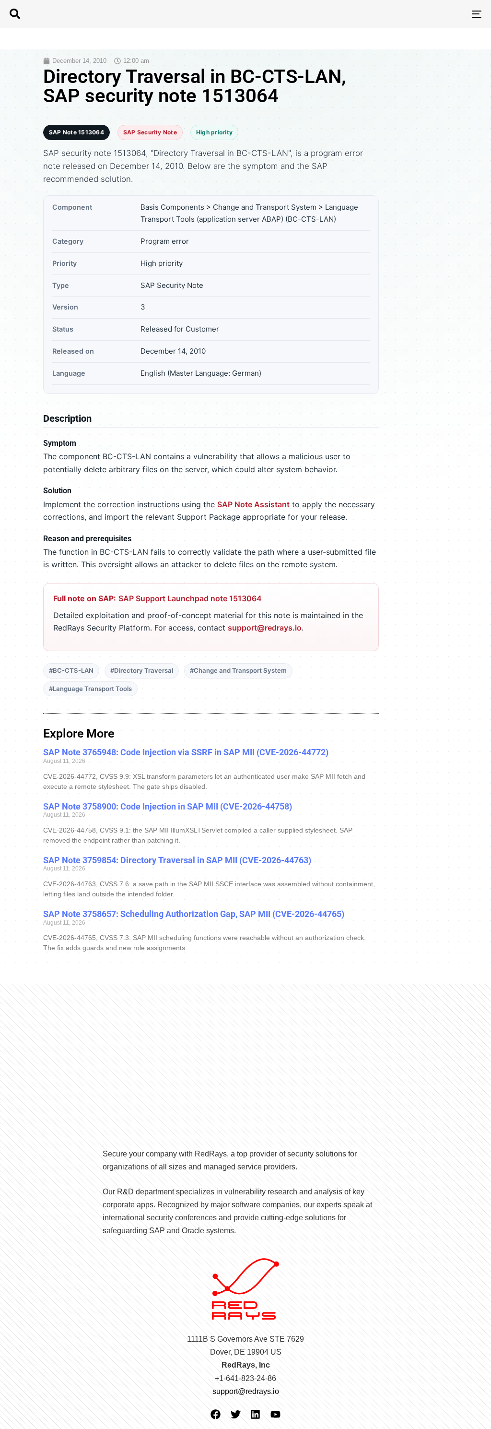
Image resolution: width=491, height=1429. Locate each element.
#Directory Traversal (141, 670)
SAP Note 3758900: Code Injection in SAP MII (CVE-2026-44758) (167, 806)
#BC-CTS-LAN (71, 670)
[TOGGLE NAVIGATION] (402, 14)
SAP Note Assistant (253, 504)
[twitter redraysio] (236, 1414)
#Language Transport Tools (90, 688)
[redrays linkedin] (255, 1414)
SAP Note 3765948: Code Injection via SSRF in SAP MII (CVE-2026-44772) (185, 752)
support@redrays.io (265, 627)
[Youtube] (275, 1414)
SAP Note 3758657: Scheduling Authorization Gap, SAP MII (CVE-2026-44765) (193, 914)
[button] (15, 14)
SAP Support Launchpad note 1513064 (190, 598)
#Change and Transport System (238, 670)
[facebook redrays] (215, 1414)
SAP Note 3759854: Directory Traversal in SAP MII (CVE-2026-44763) (177, 860)
